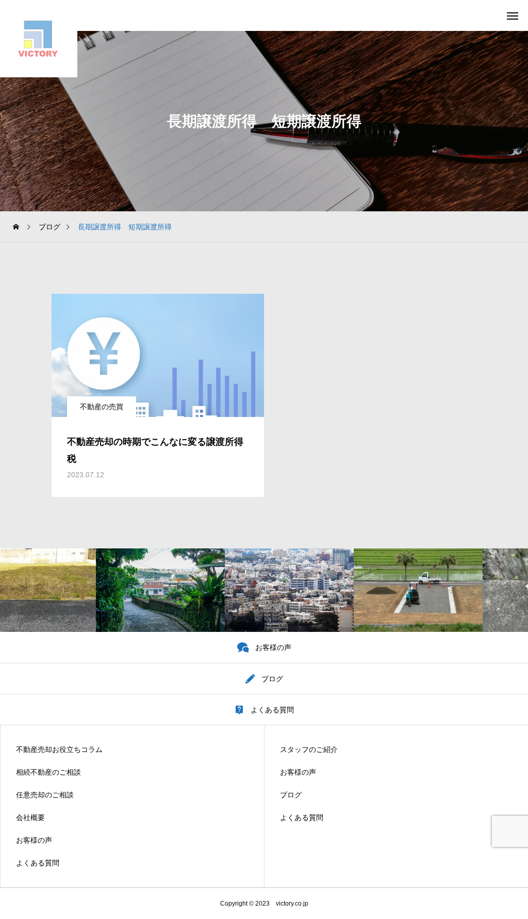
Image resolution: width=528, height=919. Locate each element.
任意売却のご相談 (45, 794)
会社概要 (30, 817)
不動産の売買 (101, 407)
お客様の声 (34, 840)
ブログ (291, 794)
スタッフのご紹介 (309, 749)
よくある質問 (37, 862)
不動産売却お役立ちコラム (59, 749)
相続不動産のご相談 (48, 772)
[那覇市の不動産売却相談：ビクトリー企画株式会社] (38, 38)
